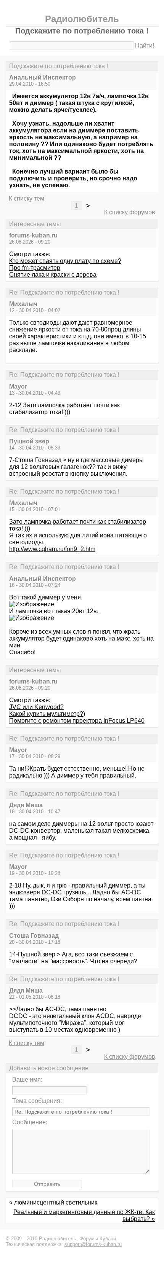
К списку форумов (129, 212)
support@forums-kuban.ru (93, 1244)
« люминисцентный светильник (53, 1202)
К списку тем (26, 198)
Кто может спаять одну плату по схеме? (65, 261)
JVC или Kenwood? (36, 707)
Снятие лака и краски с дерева (52, 274)
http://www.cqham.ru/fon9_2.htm (52, 549)
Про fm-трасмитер (34, 268)
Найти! (144, 45)
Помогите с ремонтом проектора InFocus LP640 (77, 720)
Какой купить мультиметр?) (47, 714)
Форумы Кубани (97, 1238)
